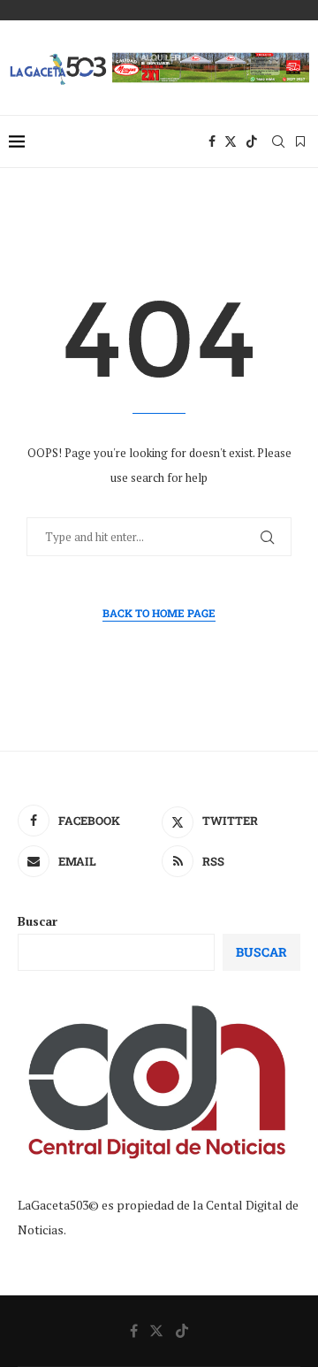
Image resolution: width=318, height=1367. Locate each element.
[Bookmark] (300, 141)
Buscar (37, 921)
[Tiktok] (252, 141)
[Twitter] (230, 141)
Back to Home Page (159, 613)
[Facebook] (212, 141)
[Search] (278, 141)
